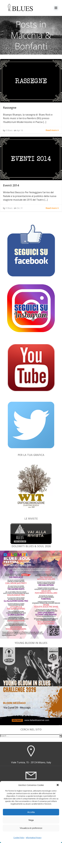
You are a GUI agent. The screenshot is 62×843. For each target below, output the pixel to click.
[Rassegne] (31, 80)
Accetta (31, 812)
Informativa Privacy (33, 837)
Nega (31, 820)
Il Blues (9, 130)
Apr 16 (20, 130)
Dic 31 (20, 208)
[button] (57, 785)
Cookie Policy (18, 837)
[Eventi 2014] (31, 158)
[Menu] (56, 8)
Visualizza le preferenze (31, 828)
